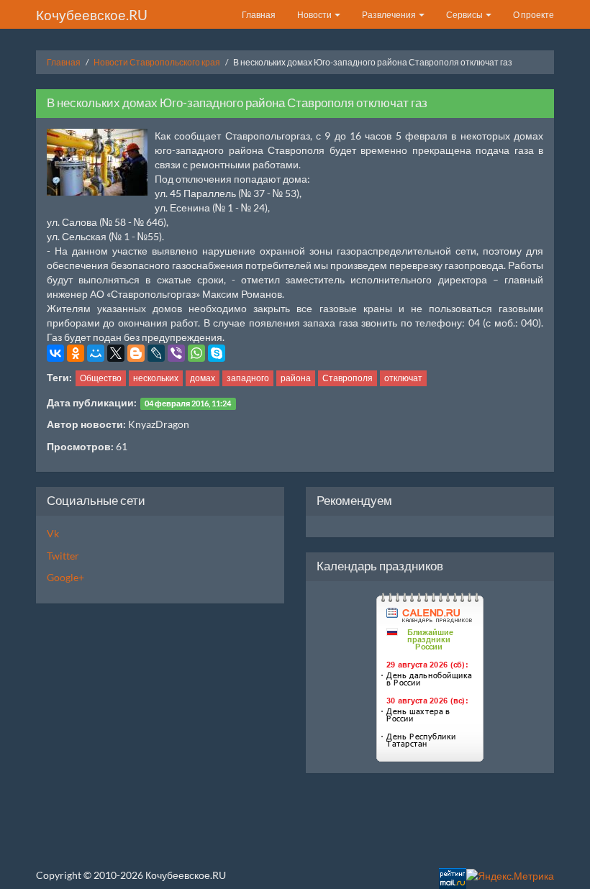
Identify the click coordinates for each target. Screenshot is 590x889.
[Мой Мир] (95, 353)
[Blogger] (136, 353)
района (296, 378)
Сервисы (465, 14)
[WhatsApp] (196, 353)
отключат (403, 378)
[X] (115, 353)
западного (248, 378)
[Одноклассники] (75, 353)
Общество (101, 378)
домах (202, 378)
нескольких (155, 378)
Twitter (63, 556)
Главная (259, 14)
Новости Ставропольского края (157, 62)
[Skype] (216, 353)
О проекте (533, 14)
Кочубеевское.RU (92, 14)
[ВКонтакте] (55, 353)
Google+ (65, 577)
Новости (315, 14)
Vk (53, 533)
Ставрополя (347, 378)
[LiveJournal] (156, 353)
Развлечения (389, 14)
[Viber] (176, 353)
